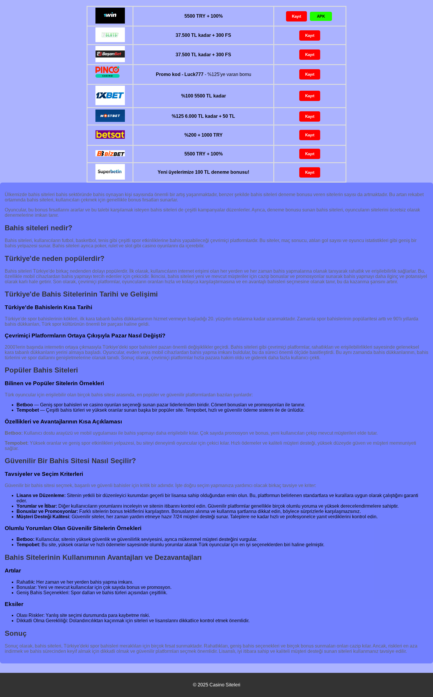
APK (321, 16)
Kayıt (296, 16)
